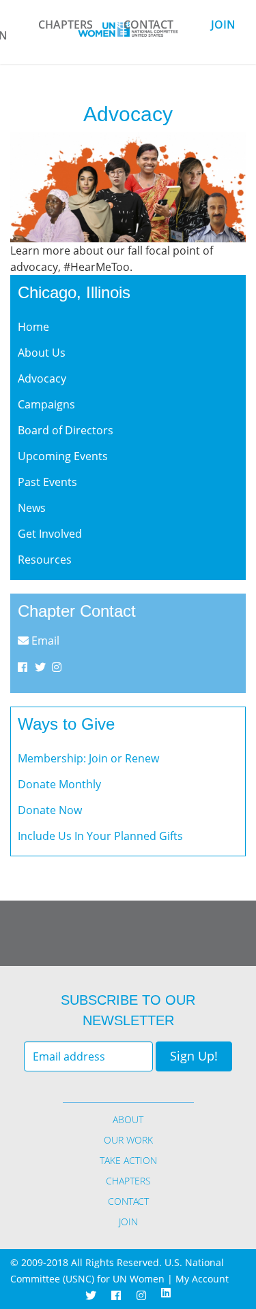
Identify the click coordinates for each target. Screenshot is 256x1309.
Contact (148, 24)
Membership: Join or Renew (88, 758)
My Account (202, 1278)
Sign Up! (194, 1056)
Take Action (128, 1160)
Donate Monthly (59, 784)
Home (33, 326)
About (128, 1119)
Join (223, 24)
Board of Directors (65, 430)
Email (44, 640)
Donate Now (50, 810)
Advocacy (42, 378)
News (32, 507)
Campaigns (46, 404)
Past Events (47, 481)
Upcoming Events (63, 456)
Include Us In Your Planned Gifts (100, 835)
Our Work (128, 1139)
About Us (42, 352)
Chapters (65, 24)
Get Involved (50, 533)
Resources (45, 559)
